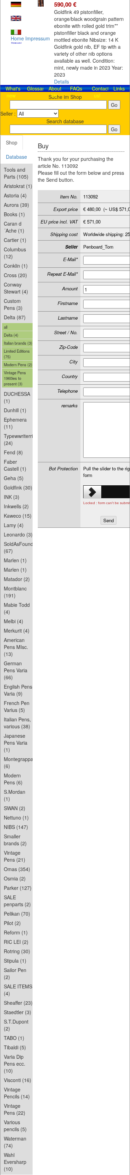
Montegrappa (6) (18, 762)
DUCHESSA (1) (17, 397)
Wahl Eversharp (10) (15, 1161)
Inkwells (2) (16, 506)
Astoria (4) (15, 195)
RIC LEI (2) (16, 941)
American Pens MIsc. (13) (16, 646)
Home (17, 38)
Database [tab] (16, 156)
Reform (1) (16, 932)
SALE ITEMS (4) (18, 990)
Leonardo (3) (18, 534)
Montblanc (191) (15, 592)
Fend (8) (13, 452)
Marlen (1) (15, 560)
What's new (13, 92)
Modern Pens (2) (18, 364)
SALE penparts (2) (17, 901)
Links (119, 88)
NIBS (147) (16, 826)
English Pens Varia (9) (18, 690)
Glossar (35, 88)
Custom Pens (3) (13, 304)
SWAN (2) (14, 808)
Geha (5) (14, 478)
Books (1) (14, 214)
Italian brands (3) (18, 343)
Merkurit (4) (16, 630)
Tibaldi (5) (15, 1047)
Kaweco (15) (18, 515)
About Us (55, 92)
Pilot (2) (12, 922)
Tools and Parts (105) (16, 173)
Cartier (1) (15, 239)
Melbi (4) (13, 621)
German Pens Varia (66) (15, 670)
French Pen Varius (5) (16, 706)
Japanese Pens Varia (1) (15, 742)
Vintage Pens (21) (14, 856)
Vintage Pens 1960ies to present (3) (15, 378)
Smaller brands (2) (15, 840)
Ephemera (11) (15, 423)
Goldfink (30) (18, 487)
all (5, 327)
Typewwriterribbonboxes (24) (18, 439)
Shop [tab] (11, 142)
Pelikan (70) (17, 913)
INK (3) (11, 496)
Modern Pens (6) (13, 779)
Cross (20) (15, 275)
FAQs (76, 88)
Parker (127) (18, 887)
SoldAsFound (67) (18, 547)
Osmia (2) (15, 878)
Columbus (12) (15, 253)
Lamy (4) (14, 525)
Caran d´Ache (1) (14, 227)
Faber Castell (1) (15, 465)
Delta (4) (11, 335)
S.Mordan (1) (14, 795)
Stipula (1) (15, 960)
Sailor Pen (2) (15, 973)
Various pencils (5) (15, 1126)
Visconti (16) (17, 1079)
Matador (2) (17, 578)
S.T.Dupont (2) (16, 1025)
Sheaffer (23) (18, 1002)
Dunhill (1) (15, 410)
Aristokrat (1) (18, 185)
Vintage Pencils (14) (17, 1093)
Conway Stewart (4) (16, 288)
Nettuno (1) (16, 817)
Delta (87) (15, 317)
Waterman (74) (15, 1142)
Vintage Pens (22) (14, 1109)
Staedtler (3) (17, 1012)
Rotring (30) (17, 951)
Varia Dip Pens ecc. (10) (14, 1063)
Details (61, 81)
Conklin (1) (16, 265)
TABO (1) (14, 1037)
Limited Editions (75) (17, 353)
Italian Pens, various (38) (17, 723)
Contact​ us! (100, 92)
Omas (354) (17, 868)
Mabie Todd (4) (17, 608)
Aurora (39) (16, 204)
